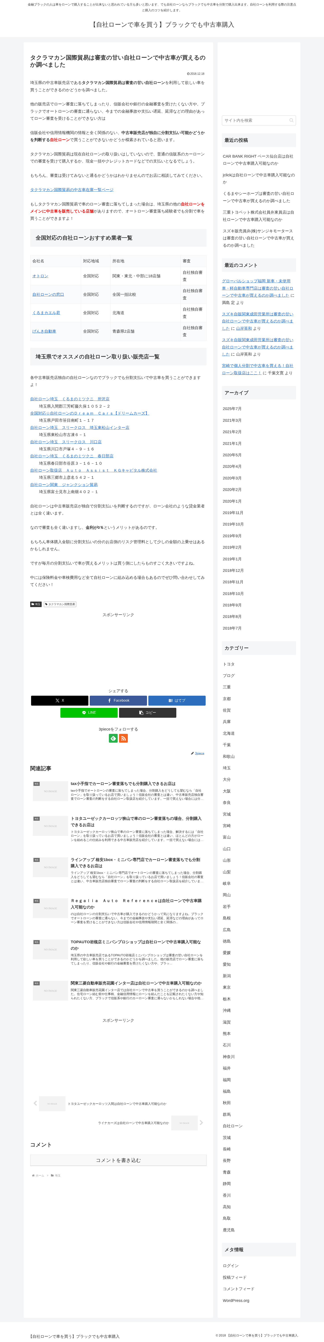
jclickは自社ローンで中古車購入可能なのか (259, 178)
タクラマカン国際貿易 (61, 604)
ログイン (231, 1266)
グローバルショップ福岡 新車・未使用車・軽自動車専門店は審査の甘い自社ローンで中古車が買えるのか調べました (257, 288)
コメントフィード (239, 1289)
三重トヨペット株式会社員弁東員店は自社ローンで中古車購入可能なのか (258, 216)
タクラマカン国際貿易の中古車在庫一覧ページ (72, 190)
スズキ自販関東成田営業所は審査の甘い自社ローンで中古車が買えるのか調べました (257, 321)
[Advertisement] (118, 649)
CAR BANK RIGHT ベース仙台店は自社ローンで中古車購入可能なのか (258, 160)
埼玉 (37, 604)
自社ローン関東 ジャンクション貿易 (64, 485)
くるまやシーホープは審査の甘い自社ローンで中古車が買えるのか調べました (258, 197)
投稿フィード (235, 1277)
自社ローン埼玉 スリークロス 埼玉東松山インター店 (79, 427)
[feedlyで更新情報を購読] (113, 738)
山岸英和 (244, 328)
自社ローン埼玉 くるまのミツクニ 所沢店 (70, 399)
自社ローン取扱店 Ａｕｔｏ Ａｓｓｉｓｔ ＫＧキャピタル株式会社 (93, 470)
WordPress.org (236, 1300)
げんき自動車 (44, 331)
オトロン (40, 276)
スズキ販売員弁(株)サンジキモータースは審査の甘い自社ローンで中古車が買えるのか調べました (258, 238)
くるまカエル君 (46, 313)
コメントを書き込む (118, 1160)
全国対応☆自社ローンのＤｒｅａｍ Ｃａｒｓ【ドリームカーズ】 (89, 413)
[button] (147, 713)
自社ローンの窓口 (48, 294)
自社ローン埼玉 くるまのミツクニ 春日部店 (72, 456)
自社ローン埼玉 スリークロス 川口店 (66, 442)
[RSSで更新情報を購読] (123, 738)
